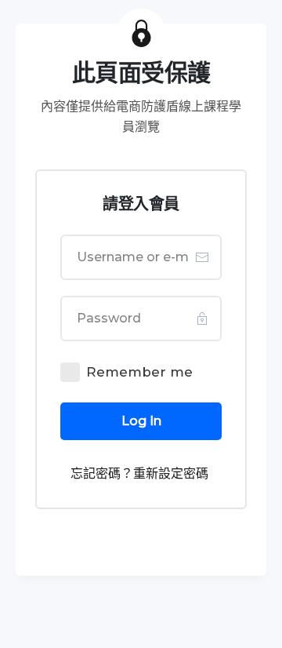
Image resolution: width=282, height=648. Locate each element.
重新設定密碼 (170, 473)
